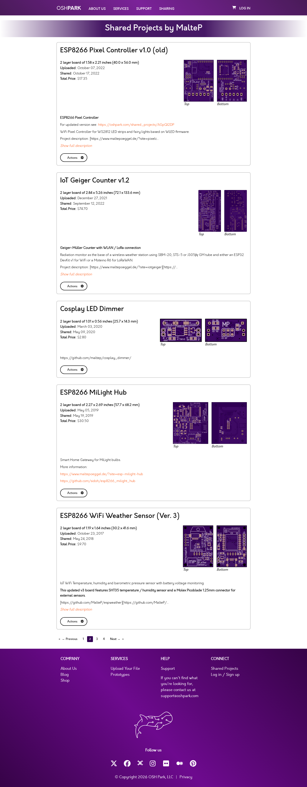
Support (144, 8)
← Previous (69, 639)
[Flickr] (166, 763)
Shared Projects (224, 668)
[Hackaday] (140, 763)
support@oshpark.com (179, 695)
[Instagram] (153, 763)
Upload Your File (125, 668)
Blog (65, 674)
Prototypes (120, 674)
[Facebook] (127, 763)
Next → (115, 639)
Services (121, 8)
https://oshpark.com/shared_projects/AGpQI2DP (136, 124)
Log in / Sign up (225, 674)
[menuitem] (74, 157)
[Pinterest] (193, 763)
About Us (97, 8)
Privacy (186, 776)
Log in (244, 8)
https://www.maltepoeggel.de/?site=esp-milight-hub (101, 474)
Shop (65, 680)
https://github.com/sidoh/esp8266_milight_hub (97, 481)
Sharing (166, 8)
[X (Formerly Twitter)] (113, 763)
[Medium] (179, 764)
